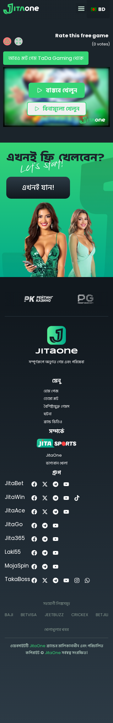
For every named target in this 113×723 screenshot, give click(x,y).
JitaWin (15, 497)
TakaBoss (17, 579)
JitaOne (56, 351)
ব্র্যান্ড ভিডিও (53, 422)
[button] (81, 8)
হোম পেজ (51, 391)
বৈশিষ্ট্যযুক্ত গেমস (56, 406)
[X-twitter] (45, 484)
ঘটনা (47, 414)
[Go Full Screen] (18, 41)
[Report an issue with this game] (7, 41)
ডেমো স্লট (51, 398)
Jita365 (15, 538)
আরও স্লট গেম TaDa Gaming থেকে (45, 58)
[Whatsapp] (87, 580)
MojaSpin (17, 565)
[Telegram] (55, 484)
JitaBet (14, 483)
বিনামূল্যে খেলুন (61, 109)
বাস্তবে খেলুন (61, 90)
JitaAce (15, 510)
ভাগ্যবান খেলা (56, 463)
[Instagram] (76, 580)
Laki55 (13, 552)
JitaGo (14, 524)
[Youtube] (66, 484)
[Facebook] (34, 484)
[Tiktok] (76, 498)
